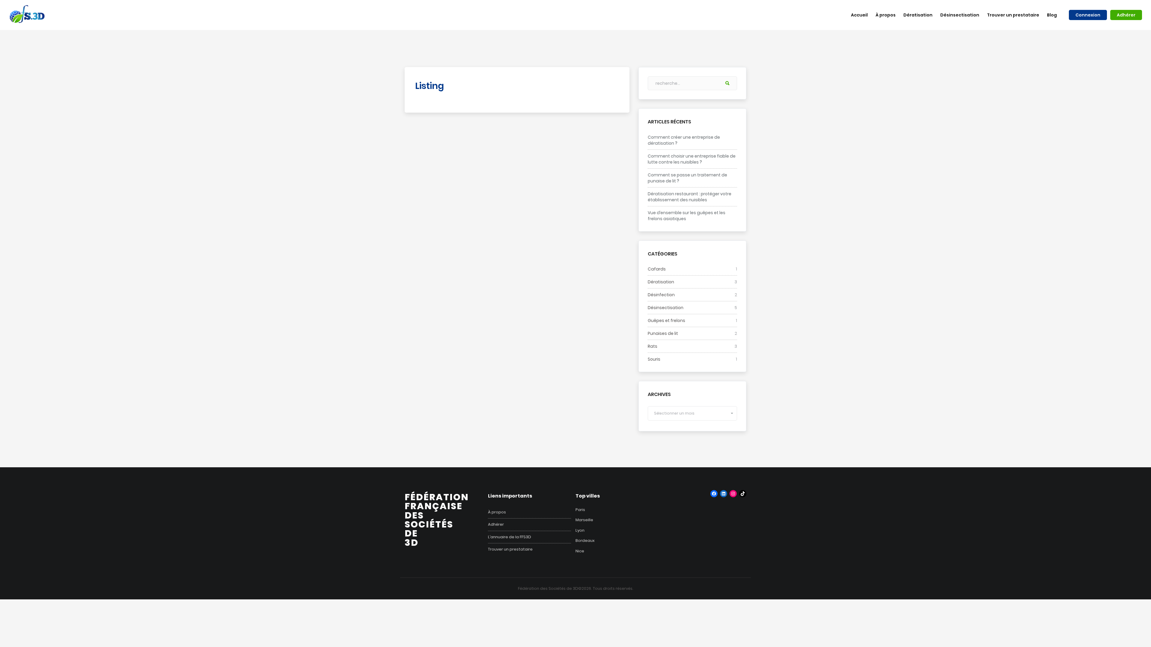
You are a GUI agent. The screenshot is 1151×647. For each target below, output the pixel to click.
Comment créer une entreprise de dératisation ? (684, 140)
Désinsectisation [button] (959, 15)
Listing (429, 85)
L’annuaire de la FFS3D (509, 537)
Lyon (580, 530)
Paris (580, 510)
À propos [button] (886, 15)
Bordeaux (585, 540)
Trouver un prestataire (510, 549)
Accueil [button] (859, 15)
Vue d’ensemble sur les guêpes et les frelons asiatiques (686, 216)
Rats (652, 346)
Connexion (1087, 15)
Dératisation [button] (917, 15)
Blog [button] (1052, 15)
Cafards (657, 269)
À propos (497, 512)
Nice (580, 551)
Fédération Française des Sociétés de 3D (437, 520)
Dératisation (661, 282)
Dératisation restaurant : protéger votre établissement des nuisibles (689, 197)
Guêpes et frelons (666, 321)
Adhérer (1126, 15)
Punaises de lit (663, 333)
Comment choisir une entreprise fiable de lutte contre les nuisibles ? (692, 159)
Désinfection (661, 295)
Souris (654, 359)
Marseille (584, 520)
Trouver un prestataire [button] (1013, 15)
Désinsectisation (665, 308)
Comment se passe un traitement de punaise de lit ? (687, 178)
